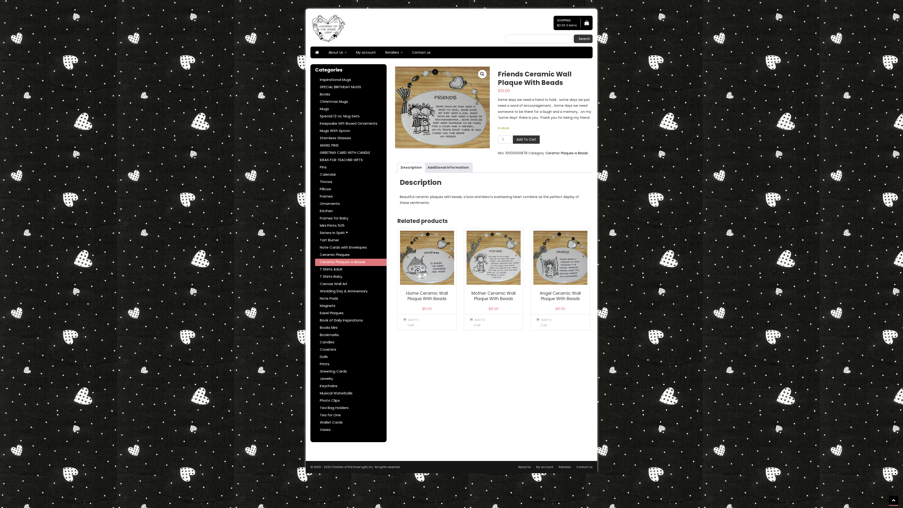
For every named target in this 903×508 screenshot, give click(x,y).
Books (325, 94)
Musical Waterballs (336, 393)
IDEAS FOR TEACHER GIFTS (341, 159)
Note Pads (329, 298)
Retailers (392, 52)
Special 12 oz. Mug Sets (340, 116)
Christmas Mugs (334, 101)
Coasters (328, 349)
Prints (324, 363)
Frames (326, 196)
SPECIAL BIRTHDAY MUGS (340, 86)
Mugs (324, 108)
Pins (323, 167)
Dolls (324, 356)
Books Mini (328, 327)
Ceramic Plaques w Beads (567, 153)
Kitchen (326, 210)
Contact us (421, 52)
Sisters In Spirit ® (334, 232)
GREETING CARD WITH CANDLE (345, 152)
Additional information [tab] (448, 167)
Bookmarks (329, 334)
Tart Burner (329, 240)
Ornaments (330, 203)
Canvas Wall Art (334, 283)
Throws (326, 181)
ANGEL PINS (329, 145)
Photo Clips (330, 400)
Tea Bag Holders (334, 407)
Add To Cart (526, 139)
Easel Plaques (332, 312)
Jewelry (326, 378)
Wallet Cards (331, 422)
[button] (482, 74)
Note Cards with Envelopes (343, 247)
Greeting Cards (333, 371)
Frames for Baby (334, 218)
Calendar (328, 174)
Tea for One (330, 415)
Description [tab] (411, 167)
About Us (336, 52)
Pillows (325, 189)
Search (584, 38)
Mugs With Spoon (335, 130)
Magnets (327, 305)
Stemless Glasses (335, 137)
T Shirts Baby (331, 276)
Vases (325, 429)
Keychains (328, 385)
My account (366, 52)
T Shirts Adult (331, 269)
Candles (327, 342)
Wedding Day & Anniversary (344, 291)
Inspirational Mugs (335, 79)
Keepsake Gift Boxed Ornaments (348, 123)
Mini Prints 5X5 (332, 225)
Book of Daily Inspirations (341, 320)
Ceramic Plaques (335, 254)
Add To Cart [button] (413, 322)
